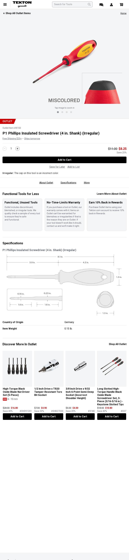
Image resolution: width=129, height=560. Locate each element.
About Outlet (46, 182)
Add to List (73, 166)
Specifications (68, 182)
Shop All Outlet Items (18, 13)
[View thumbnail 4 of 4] (71, 112)
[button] (64, 61)
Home (123, 13)
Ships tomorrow (32, 138)
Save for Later (57, 166)
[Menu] (5, 4)
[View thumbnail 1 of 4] (57, 112)
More (87, 182)
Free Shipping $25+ (12, 138)
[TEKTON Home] (30, 4)
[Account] (111, 4)
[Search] (89, 4)
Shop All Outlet (117, 344)
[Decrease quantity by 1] (5, 149)
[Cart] (121, 4)
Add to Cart (64, 159)
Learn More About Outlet (111, 193)
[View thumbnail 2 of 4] (62, 112)
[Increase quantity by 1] (17, 149)
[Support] (101, 4)
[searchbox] (72, 4)
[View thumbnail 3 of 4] (66, 112)
